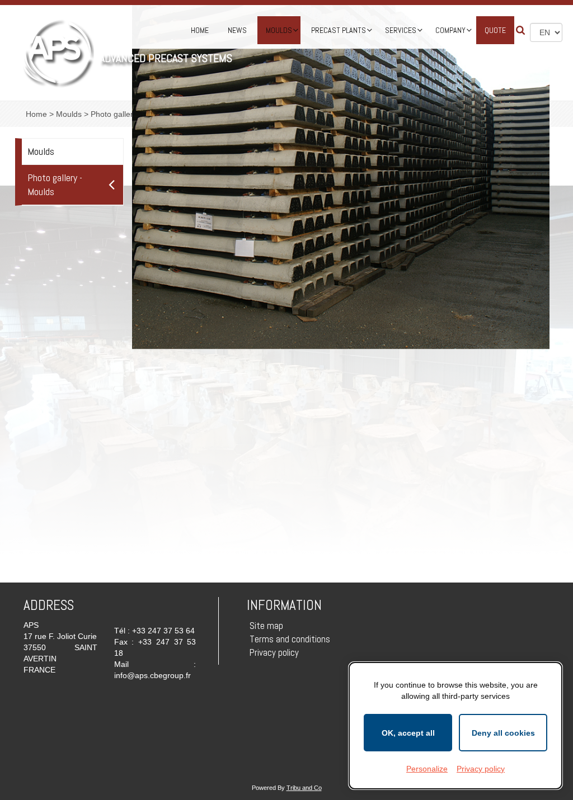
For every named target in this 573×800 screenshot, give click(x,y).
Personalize (427, 768)
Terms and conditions (290, 639)
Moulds (40, 151)
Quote (495, 30)
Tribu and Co (304, 787)
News (237, 30)
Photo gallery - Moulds (54, 184)
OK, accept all (408, 732)
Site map (266, 625)
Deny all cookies (503, 732)
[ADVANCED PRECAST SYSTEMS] (57, 52)
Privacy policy (274, 652)
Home (200, 30)
